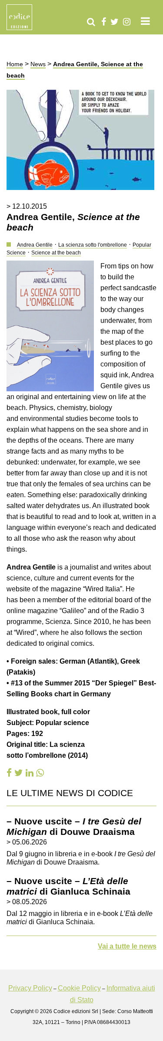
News (38, 64)
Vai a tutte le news (127, 946)
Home (15, 64)
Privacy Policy (30, 988)
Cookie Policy (79, 988)
